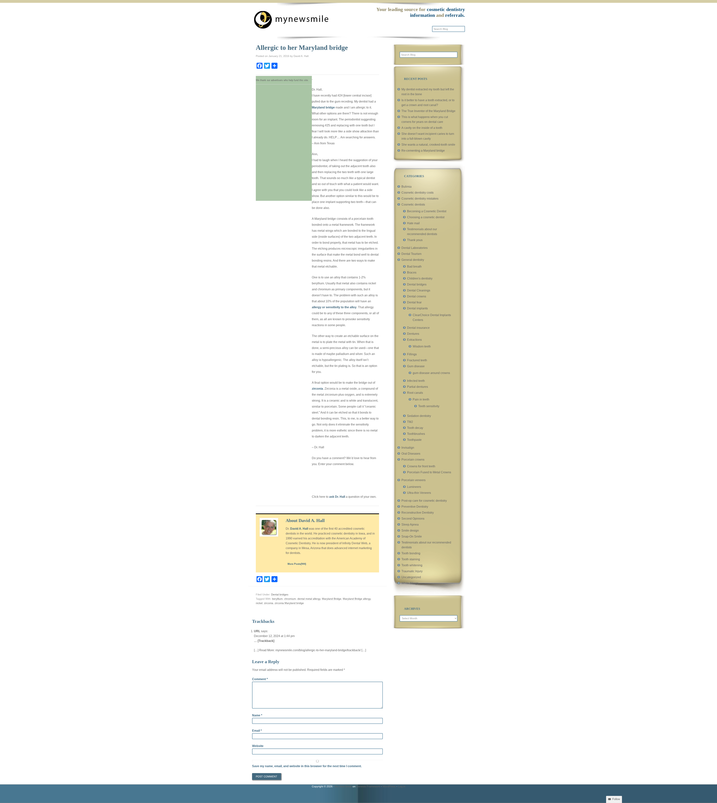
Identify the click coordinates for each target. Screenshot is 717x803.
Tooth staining (410, 559)
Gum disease (416, 366)
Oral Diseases (410, 453)
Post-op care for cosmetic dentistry (424, 500)
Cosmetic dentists (413, 204)
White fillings (409, 583)
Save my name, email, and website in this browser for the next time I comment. (307, 766)
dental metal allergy (308, 598)
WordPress (389, 786)
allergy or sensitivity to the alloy (334, 307)
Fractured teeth (417, 360)
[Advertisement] (284, 142)
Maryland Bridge (331, 598)
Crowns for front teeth (421, 466)
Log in (401, 786)
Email (257, 730)
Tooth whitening (411, 565)
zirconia (317, 388)
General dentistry (412, 259)
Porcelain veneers (413, 480)
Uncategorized (411, 577)
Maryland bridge (323, 107)
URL (257, 631)
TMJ (410, 421)
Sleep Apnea (410, 524)
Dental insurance (418, 327)
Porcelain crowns (412, 459)
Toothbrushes (416, 433)
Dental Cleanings (418, 290)
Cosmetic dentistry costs (417, 192)
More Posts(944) (297, 564)
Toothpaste (414, 439)
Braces (411, 272)
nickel (259, 603)
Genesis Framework (368, 786)
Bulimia (406, 186)
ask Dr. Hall (337, 496)
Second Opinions (412, 518)
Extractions (414, 339)
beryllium (277, 598)
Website (257, 746)
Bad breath (414, 266)
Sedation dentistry (419, 415)
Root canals (415, 392)
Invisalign (407, 447)
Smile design (410, 530)
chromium (290, 598)
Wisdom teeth (422, 346)
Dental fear (414, 302)
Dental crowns (416, 296)
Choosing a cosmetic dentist (425, 217)
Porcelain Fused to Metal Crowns (429, 472)
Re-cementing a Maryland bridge (423, 150)
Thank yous (415, 240)
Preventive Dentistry (414, 506)
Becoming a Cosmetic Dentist (426, 211)
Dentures (413, 333)
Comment (260, 679)
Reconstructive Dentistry (417, 512)
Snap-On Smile (411, 536)
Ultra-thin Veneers (419, 492)
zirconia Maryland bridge (289, 603)
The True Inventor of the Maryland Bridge (428, 111)
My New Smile (343, 786)
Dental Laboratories (414, 247)
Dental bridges (279, 594)
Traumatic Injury (412, 571)
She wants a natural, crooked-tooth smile (428, 144)
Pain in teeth (421, 399)
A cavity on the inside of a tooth (421, 127)
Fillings (412, 354)
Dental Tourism (411, 253)
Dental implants (417, 308)
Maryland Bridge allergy (357, 598)
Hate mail (413, 223)
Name (257, 715)
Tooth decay (415, 427)
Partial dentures (417, 386)
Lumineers (414, 486)
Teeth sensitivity (428, 406)
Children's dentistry (419, 278)
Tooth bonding (410, 553)
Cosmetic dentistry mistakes (419, 198)
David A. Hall (299, 528)
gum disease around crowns (431, 373)
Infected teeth (416, 380)
